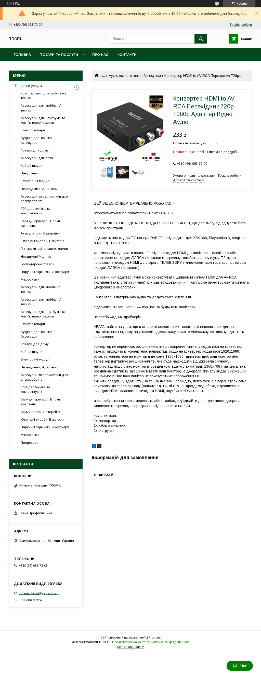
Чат (243, 666)
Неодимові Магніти (36, 256)
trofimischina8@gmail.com (39, 593)
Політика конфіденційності (170, 642)
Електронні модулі (35, 181)
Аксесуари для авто (37, 158)
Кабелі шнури (31, 166)
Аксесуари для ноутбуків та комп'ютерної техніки (43, 120)
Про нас (100, 55)
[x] (99, 447)
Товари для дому (35, 150)
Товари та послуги (59, 55)
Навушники (29, 173)
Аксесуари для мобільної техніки (41, 108)
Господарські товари (37, 264)
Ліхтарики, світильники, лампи (44, 249)
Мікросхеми (30, 279)
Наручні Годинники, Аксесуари (45, 272)
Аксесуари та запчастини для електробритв (44, 199)
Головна (22, 55)
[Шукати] (200, 39)
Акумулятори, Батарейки (40, 233)
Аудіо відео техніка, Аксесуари (135, 76)
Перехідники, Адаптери (39, 189)
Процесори (29, 443)
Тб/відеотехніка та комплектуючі (35, 211)
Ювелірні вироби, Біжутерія (42, 241)
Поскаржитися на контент (130, 642)
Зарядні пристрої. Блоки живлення (40, 223)
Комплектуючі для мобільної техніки (43, 95)
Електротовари (33, 130)
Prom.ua (155, 637)
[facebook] (94, 447)
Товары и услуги (28, 86)
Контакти (127, 55)
